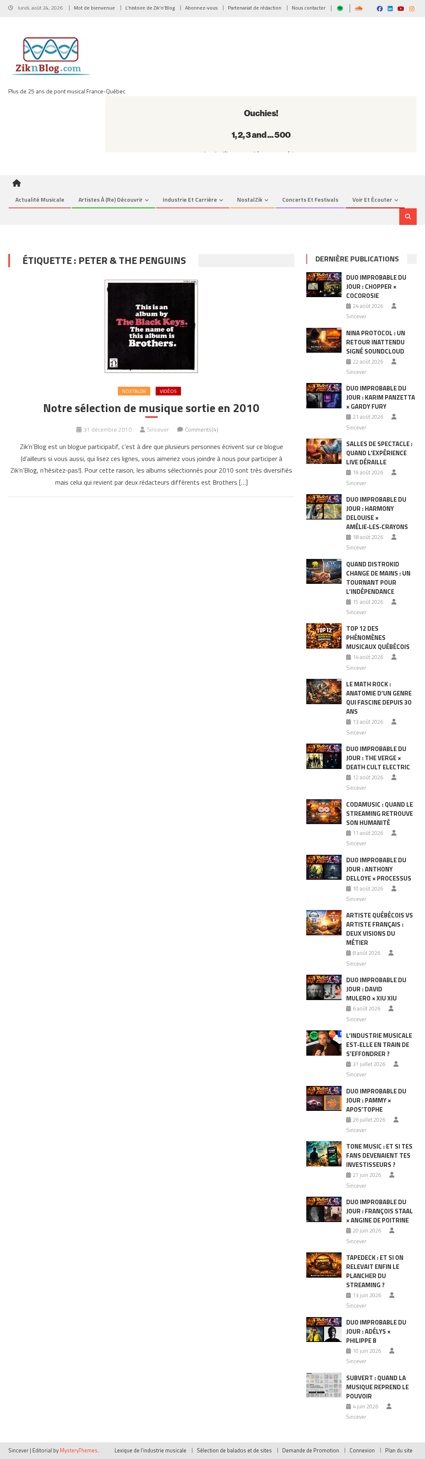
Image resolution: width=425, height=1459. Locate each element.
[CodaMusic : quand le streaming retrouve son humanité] (324, 812)
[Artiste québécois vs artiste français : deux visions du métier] (324, 922)
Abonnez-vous (201, 8)
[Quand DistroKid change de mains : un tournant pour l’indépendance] (324, 571)
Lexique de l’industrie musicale (150, 1450)
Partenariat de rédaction (254, 8)
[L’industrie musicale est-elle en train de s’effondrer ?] (324, 1043)
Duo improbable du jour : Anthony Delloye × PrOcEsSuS (378, 869)
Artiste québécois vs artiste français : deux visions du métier (379, 928)
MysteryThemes (79, 1450)
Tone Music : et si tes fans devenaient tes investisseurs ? (379, 1155)
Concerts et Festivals (310, 199)
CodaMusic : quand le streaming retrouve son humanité (379, 813)
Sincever (158, 429)
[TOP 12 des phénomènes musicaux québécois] (324, 636)
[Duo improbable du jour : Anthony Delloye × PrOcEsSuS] (324, 867)
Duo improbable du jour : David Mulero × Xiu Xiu (376, 989)
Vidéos (168, 391)
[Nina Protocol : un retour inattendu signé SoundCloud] (324, 340)
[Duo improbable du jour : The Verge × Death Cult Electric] (324, 756)
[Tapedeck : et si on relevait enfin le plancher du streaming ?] (324, 1265)
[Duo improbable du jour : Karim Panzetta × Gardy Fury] (324, 395)
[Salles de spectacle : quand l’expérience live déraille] (324, 451)
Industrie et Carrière (190, 199)
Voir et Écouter (372, 199)
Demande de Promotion (310, 1450)
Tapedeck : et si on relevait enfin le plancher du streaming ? (374, 1271)
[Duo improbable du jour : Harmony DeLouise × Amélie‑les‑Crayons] (324, 507)
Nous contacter (308, 8)
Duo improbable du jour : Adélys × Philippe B (376, 1331)
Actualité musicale (39, 199)
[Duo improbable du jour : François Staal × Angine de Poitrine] (324, 1209)
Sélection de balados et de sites (234, 1450)
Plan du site (399, 1450)
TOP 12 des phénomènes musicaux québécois (378, 637)
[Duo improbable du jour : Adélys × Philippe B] (324, 1329)
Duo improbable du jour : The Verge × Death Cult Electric (378, 758)
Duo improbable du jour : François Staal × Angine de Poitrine (379, 1211)
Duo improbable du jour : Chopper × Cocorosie (376, 286)
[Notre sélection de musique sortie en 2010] (151, 326)
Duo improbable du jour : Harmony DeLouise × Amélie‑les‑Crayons (377, 513)
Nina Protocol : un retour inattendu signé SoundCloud (375, 342)
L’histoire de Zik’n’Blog (150, 8)
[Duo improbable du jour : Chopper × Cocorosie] (324, 285)
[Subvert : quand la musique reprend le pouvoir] (324, 1385)
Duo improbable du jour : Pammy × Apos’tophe (376, 1100)
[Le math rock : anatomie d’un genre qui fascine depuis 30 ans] (324, 691)
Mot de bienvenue (94, 8)
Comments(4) (201, 429)
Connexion (362, 1450)
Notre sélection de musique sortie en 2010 (151, 407)
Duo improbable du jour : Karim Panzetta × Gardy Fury (380, 397)
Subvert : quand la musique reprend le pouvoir (377, 1387)
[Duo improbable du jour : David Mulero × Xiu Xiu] (324, 987)
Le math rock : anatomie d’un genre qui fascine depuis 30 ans (379, 697)
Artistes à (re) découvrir (110, 199)
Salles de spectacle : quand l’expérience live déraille (379, 453)
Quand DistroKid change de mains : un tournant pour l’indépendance (378, 577)
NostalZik (249, 199)
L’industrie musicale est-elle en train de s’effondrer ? (379, 1045)
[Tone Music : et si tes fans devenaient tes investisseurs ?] (324, 1153)
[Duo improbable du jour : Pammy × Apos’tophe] (324, 1098)
